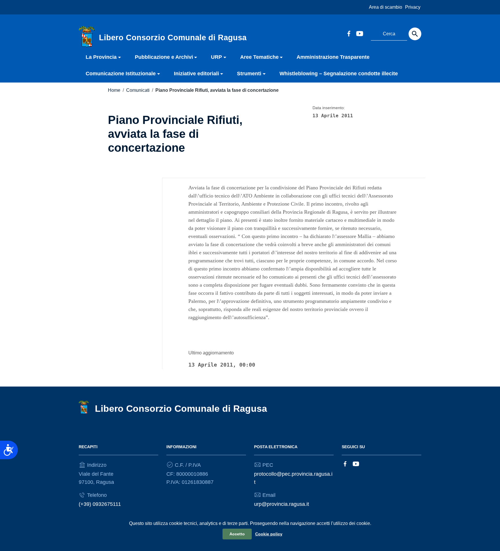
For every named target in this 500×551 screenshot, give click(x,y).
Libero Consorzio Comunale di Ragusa (181, 408)
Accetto (237, 534)
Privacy (412, 7)
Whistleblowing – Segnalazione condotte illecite (339, 73)
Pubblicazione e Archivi (164, 57)
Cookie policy (268, 534)
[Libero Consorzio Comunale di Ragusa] (87, 36)
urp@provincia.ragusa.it (281, 504)
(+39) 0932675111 (100, 504)
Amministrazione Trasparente (333, 57)
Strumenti (249, 73)
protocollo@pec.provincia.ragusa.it (293, 478)
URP (216, 57)
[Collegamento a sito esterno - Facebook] (348, 33)
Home (114, 90)
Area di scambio (385, 7)
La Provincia (101, 57)
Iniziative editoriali (196, 73)
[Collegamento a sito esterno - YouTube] (359, 33)
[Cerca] (415, 34)
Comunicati (138, 90)
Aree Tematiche (259, 57)
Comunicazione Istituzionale (121, 73)
